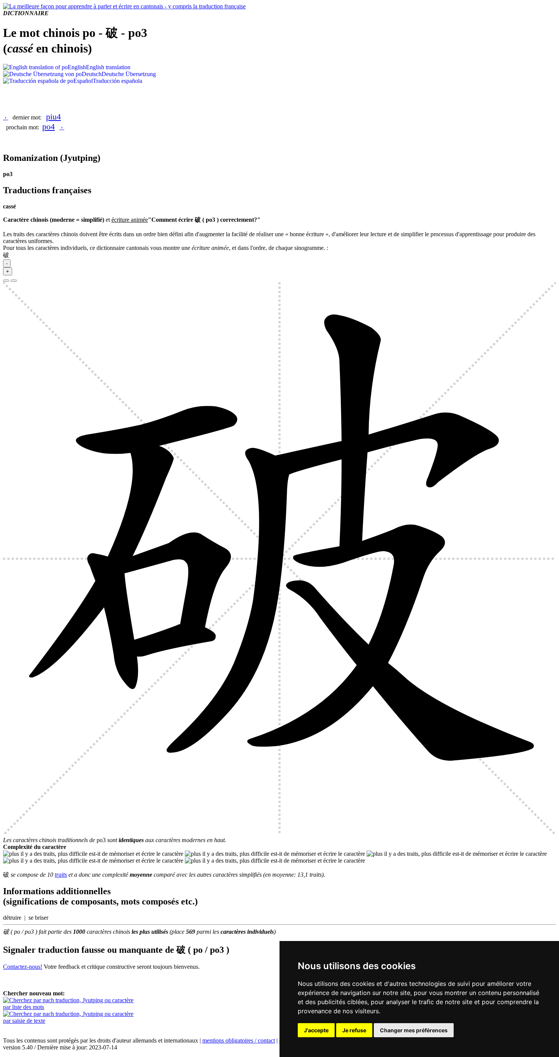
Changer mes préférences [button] (414, 1030)
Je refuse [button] (354, 1030)
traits (61, 874)
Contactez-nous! (22, 966)
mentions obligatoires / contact (238, 1040)
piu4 (53, 116)
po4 (48, 126)
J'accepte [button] (316, 1030)
